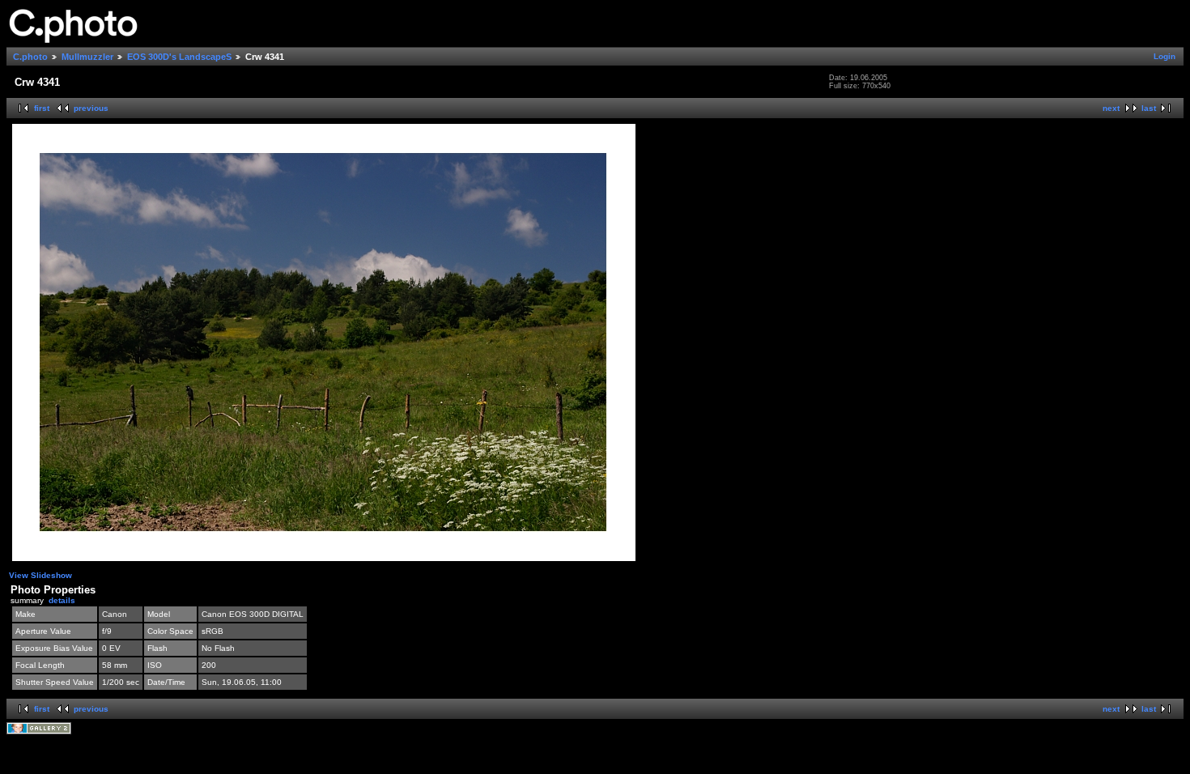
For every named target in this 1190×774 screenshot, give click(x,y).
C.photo (30, 57)
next (1111, 108)
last (1148, 108)
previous (91, 108)
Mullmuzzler (87, 57)
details (62, 600)
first (41, 108)
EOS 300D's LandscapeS (179, 57)
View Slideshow (40, 575)
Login (1164, 56)
